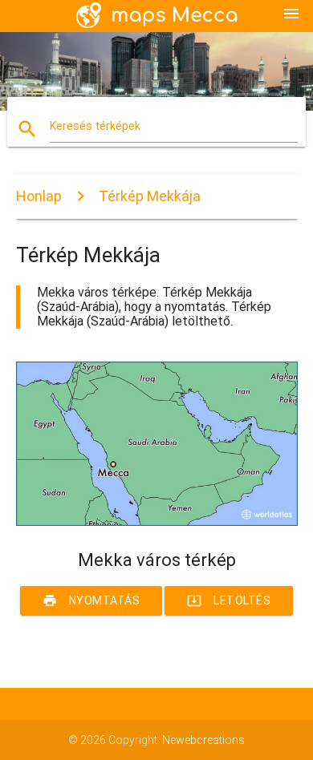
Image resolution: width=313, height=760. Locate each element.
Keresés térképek (95, 125)
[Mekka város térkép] (157, 521)
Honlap (39, 196)
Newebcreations (203, 740)
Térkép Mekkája (150, 196)
